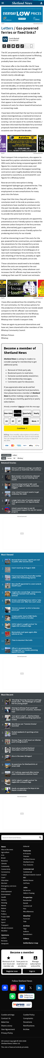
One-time (8, 413)
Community (5, 866)
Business (4, 861)
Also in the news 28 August (22, 756)
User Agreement (8, 1029)
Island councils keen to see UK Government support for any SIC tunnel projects (27, 510)
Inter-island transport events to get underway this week (25, 493)
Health (3, 897)
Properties (27, 897)
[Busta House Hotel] (22, 288)
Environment (5, 894)
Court (3, 877)
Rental (25, 903)
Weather (4, 931)
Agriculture (5, 852)
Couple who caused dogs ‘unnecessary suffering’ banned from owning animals (26, 594)
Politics (4, 914)
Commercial (28, 869)
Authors (26, 931)
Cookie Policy (28, 1014)
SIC (14, 458)
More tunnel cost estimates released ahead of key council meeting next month (25, 478)
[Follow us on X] (31, 988)
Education (4, 880)
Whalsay (20, 458)
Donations (27, 1022)
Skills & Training (28, 893)
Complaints (28, 1018)
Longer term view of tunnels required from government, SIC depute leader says (26, 502)
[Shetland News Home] (22, 5)
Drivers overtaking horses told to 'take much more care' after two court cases (26, 601)
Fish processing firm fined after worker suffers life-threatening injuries (26, 577)
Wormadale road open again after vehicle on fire (24, 633)
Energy (3, 889)
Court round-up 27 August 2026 (23, 568)
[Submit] (40, 837)
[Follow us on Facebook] (5, 988)
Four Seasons (28, 865)
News (3, 846)
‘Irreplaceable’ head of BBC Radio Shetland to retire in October (24, 617)
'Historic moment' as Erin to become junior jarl (25, 609)
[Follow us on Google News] (26, 996)
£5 (13, 421)
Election (4, 883)
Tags (25, 929)
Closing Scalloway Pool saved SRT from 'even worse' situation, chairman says (26, 710)
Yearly (36, 413)
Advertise (5, 1022)
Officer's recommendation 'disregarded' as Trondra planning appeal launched (25, 650)
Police (3, 911)
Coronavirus (5, 872)
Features (27, 850)
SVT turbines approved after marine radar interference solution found (25, 773)
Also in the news (7, 849)
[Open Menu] (2, 3)
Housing (4, 903)
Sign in (32, 971)
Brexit (3, 858)
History (3, 900)
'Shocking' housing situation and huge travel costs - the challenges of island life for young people (26, 702)
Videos (26, 938)
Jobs (25, 887)
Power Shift (5, 917)
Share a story (6, 1025)
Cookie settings (7, 1014)
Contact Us (6, 1018)
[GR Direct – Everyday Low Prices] (22, 14)
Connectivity (5, 869)
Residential (27, 900)
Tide (24, 921)
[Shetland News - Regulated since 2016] (22, 1005)
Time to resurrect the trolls (22, 640)
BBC (24, 877)
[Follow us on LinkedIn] (39, 988)
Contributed (14, 38)
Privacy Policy (7, 1033)
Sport (3, 922)
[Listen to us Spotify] (12, 996)
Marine (3, 905)
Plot (24, 909)
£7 (19, 421)
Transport (4, 925)
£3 (7, 421)
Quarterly (27, 413)
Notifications (28, 1025)
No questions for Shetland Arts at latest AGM (24, 765)
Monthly (17, 413)
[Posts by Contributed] (5, 39)
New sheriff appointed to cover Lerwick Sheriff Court (26, 585)
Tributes (26, 856)
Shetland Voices (29, 859)
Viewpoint (4, 943)
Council (3, 875)
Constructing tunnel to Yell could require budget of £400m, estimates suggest (25, 486)
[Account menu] (41, 3)
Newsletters (27, 934)
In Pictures (27, 853)
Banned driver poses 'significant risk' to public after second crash (26, 561)
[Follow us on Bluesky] (22, 988)
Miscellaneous (28, 911)
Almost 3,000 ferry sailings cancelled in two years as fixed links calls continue (26, 469)
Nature (3, 908)
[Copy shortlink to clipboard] (22, 46)
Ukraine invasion (7, 928)
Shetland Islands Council (32, 875)
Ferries (9, 458)
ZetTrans (26, 883)
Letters (7, 28)
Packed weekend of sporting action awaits (25, 733)
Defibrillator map (30, 943)
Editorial (26, 846)
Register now (12, 971)
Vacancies (27, 890)
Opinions (5, 935)
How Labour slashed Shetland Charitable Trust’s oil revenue (23, 749)
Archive (26, 926)
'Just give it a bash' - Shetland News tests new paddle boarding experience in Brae (26, 718)
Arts (2, 855)
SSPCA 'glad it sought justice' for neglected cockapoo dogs (24, 625)
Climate (4, 863)
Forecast (26, 919)
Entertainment (6, 891)
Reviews (4, 941)
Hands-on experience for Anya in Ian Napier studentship (25, 789)
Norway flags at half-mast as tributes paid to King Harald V (26, 741)
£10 (25, 421)
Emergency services (8, 886)
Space (3, 919)
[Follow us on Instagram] (13, 988)
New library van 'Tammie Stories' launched (24, 725)
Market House (28, 880)
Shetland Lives (28, 862)
